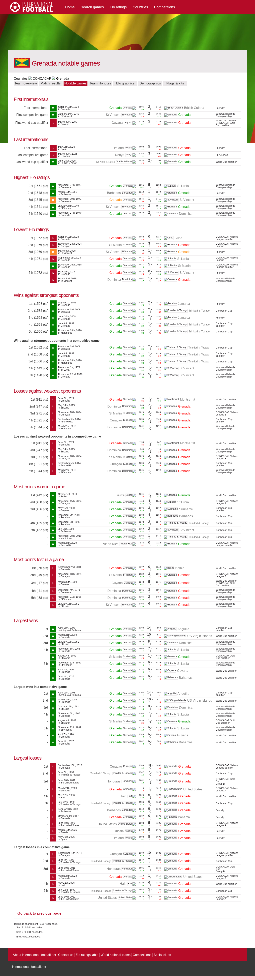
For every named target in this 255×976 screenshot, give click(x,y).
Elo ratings (118, 7)
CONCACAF (42, 78)
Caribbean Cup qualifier (224, 324)
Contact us (65, 955)
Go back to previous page (39, 913)
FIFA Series (222, 155)
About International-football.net (34, 955)
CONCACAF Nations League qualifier (227, 238)
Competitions (164, 7)
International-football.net (29, 966)
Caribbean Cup (224, 310)
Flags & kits (175, 83)
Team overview (26, 83)
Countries (140, 7)
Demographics (150, 83)
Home (70, 7)
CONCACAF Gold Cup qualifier (225, 656)
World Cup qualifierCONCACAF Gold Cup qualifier (226, 123)
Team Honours (100, 83)
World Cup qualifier (226, 162)
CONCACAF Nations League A (227, 789)
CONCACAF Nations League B (227, 245)
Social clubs (162, 955)
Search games (92, 7)
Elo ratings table (87, 955)
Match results (50, 83)
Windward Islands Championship (225, 115)
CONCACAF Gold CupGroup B (225, 781)
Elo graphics (125, 83)
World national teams (115, 955)
